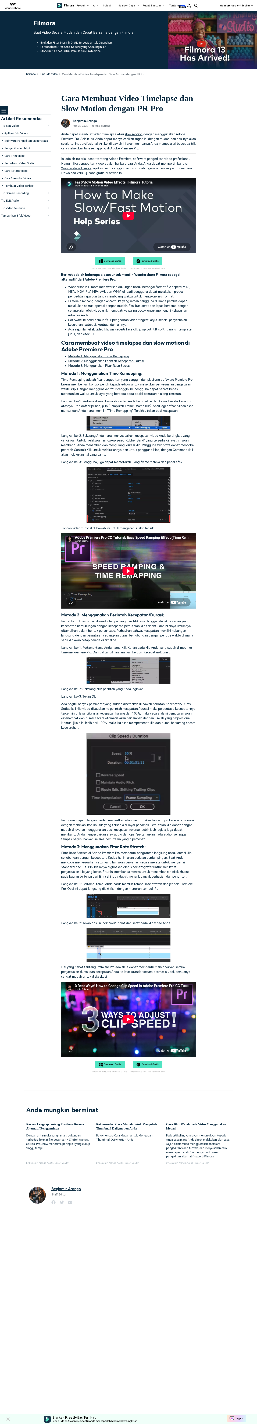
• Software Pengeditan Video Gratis (24, 140)
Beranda (31, 74)
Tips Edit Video (49, 74)
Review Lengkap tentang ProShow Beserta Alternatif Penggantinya (55, 1126)
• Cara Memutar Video (16, 178)
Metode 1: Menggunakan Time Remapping (98, 356)
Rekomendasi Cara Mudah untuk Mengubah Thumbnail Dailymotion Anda (126, 1126)
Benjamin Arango (85, 121)
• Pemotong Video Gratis (17, 163)
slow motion (133, 134)
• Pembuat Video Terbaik (17, 185)
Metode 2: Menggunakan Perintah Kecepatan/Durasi (106, 361)
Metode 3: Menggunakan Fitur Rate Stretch (99, 365)
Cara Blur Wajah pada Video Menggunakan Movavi (196, 1126)
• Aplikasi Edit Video (14, 133)
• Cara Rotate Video (14, 170)
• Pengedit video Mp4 (15, 148)
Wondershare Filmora (76, 168)
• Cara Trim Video (13, 155)
